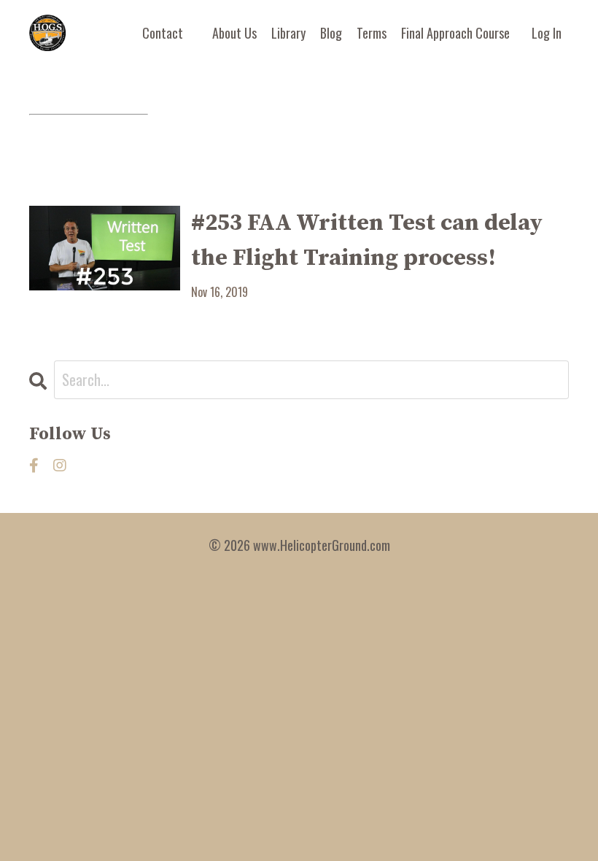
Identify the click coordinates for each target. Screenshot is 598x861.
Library (288, 32)
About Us (234, 32)
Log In (547, 32)
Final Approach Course (455, 32)
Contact (162, 32)
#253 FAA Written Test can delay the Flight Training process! (367, 241)
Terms (372, 32)
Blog (331, 32)
